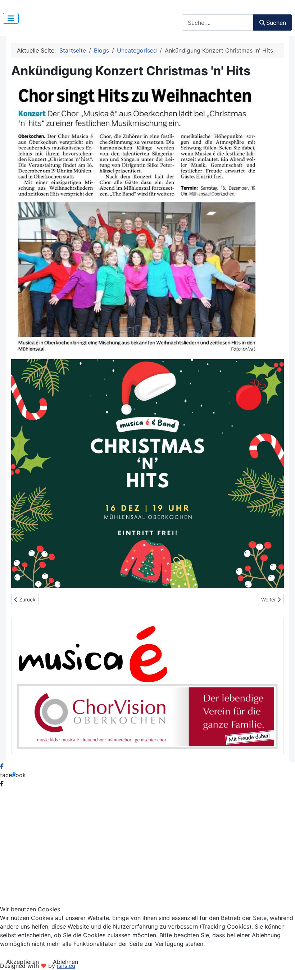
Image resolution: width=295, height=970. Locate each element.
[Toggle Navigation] (11, 18)
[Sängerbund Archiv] (147, 715)
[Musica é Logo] (92, 653)
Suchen (191, 10)
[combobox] (218, 22)
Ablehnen (65, 961)
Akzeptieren (22, 961)
